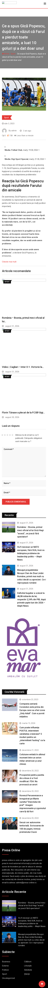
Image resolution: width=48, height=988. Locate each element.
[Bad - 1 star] (2, 435)
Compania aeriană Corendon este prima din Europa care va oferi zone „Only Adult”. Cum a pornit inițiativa (32, 710)
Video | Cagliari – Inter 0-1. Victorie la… (23, 367)
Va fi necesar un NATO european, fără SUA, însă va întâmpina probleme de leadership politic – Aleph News (30, 553)
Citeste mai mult (9, 262)
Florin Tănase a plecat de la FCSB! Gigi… (23, 412)
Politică (5, 970)
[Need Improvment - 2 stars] (5, 435)
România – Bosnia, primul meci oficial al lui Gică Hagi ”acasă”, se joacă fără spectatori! (31, 906)
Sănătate (28, 970)
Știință (27, 974)
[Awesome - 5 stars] (12, 435)
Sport (13, 54)
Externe (5, 966)
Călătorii (27, 961)
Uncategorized (8, 978)
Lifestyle (28, 966)
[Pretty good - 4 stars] (10, 435)
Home (6, 54)
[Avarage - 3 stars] (7, 435)
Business (6, 961)
